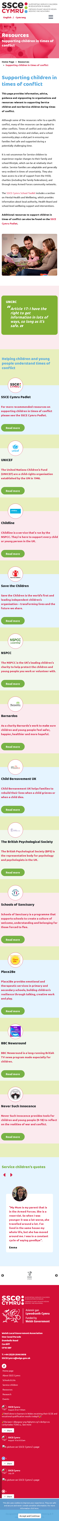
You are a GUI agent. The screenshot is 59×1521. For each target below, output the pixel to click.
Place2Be (8, 972)
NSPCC (6, 653)
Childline (8, 523)
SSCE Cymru (14, 1406)
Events (6, 1399)
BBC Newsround (13, 1043)
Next (56, 1275)
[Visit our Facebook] (4, 1366)
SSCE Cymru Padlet (16, 397)
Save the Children (15, 586)
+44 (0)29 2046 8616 (15, 1354)
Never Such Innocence (18, 1106)
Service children (10, 1384)
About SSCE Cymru (11, 1375)
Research (7, 1394)
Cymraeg (21, 17)
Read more (13, 428)
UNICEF (7, 460)
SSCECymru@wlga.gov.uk (16, 1358)
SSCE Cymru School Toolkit (21, 192)
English (7, 17)
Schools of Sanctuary (17, 905)
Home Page (8, 61)
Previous (2, 1275)
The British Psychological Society (27, 842)
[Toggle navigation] (51, 17)
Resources (23, 61)
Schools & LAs (9, 1380)
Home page (8, 1370)
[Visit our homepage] (29, 7)
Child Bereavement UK (18, 779)
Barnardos (9, 716)
